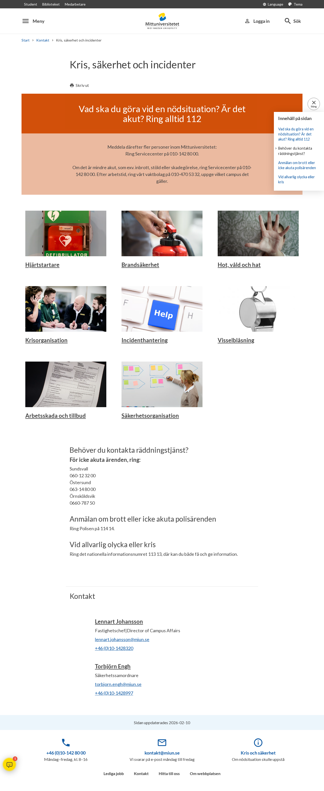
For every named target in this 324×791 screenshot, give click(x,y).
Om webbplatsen (205, 773)
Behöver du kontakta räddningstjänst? (295, 150)
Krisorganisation (46, 340)
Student (30, 4)
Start (26, 40)
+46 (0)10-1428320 (114, 648)
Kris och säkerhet (258, 753)
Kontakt (42, 40)
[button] (9, 764)
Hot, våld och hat (239, 264)
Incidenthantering (145, 340)
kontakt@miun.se (162, 753)
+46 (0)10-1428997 (114, 693)
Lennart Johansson (119, 621)
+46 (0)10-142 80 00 (66, 753)
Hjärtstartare (42, 264)
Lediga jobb (114, 773)
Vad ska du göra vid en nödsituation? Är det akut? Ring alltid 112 (296, 134)
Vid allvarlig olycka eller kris (296, 179)
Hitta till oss (169, 773)
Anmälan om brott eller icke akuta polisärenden (297, 165)
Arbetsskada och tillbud (55, 415)
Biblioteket (51, 4)
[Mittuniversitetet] (162, 21)
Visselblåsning (236, 340)
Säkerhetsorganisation (150, 415)
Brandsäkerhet (140, 264)
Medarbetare (75, 4)
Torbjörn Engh (113, 666)
